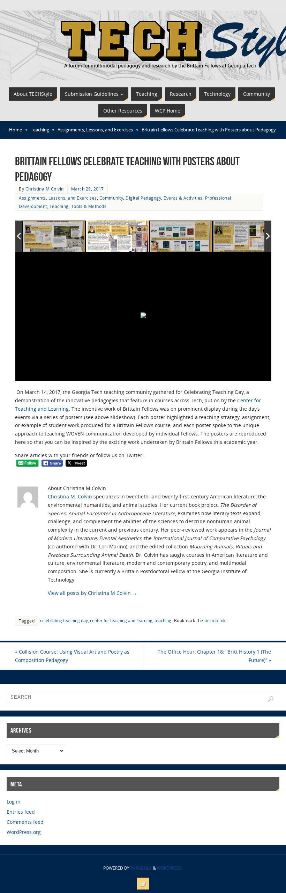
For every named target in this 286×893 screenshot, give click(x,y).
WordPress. (170, 868)
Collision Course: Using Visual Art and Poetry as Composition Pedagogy (72, 655)
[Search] (270, 699)
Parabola (141, 868)
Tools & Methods (89, 206)
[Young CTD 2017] (54, 237)
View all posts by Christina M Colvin (92, 593)
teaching (163, 620)
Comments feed (25, 822)
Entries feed (21, 811)
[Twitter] (143, 884)
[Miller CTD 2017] (117, 236)
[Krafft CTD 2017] (244, 237)
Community (111, 198)
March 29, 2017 (87, 189)
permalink (215, 620)
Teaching (40, 130)
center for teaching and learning (121, 620)
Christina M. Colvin (70, 496)
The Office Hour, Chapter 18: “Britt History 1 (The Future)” (214, 655)
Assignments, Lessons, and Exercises (95, 130)
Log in (14, 801)
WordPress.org (24, 832)
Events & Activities (183, 198)
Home (15, 130)
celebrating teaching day (64, 620)
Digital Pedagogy (143, 198)
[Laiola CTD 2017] (181, 237)
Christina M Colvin (44, 189)
